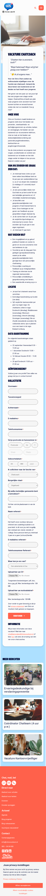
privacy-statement (17, 606)
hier (13, 637)
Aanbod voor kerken (9, 796)
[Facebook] (6, 851)
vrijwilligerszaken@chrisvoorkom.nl (20, 634)
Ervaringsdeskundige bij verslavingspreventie (18, 690)
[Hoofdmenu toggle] (41, 7)
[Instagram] (3, 851)
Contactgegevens (8, 838)
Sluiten (19, 879)
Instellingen (23, 893)
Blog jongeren (7, 819)
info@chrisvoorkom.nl (10, 842)
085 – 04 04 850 (7, 846)
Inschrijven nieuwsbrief (10, 828)
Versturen (17, 616)
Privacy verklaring (9, 879)
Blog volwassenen (8, 824)
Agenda (4, 815)
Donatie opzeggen (8, 805)
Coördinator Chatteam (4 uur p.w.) (21, 725)
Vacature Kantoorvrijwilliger (20, 758)
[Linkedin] (10, 851)
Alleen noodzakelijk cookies (23, 890)
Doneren (5, 801)
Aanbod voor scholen (9, 792)
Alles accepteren (23, 885)
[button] (35, 8)
